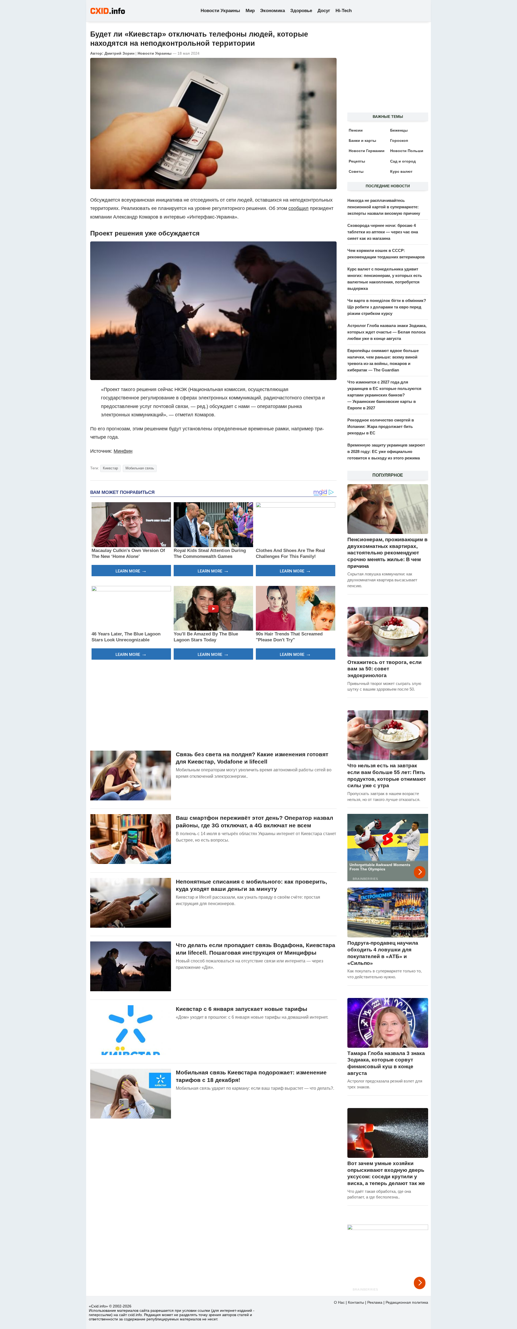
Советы (356, 171)
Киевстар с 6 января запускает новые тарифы (241, 1009)
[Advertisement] (213, 704)
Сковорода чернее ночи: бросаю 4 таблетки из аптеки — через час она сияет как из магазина (382, 232)
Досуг (323, 10)
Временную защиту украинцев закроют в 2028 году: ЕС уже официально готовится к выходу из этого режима (386, 451)
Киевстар (110, 468)
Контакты (356, 1302)
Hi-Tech (344, 10)
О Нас (339, 1302)
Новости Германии (367, 151)
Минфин (123, 451)
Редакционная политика (407, 1302)
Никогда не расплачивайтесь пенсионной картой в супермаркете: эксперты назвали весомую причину (383, 207)
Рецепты (357, 161)
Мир (250, 10)
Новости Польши (406, 151)
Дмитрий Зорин (119, 53)
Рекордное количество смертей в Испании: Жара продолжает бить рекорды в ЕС (380, 426)
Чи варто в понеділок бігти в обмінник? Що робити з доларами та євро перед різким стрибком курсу (386, 307)
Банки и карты (362, 140)
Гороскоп (399, 140)
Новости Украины (220, 10)
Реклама (374, 1302)
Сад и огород (403, 161)
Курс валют (401, 171)
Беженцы (399, 130)
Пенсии (356, 130)
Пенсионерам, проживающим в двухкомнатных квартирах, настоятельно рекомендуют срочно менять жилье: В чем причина (387, 553)
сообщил (298, 208)
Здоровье (301, 10)
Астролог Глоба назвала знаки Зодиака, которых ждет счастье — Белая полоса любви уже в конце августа (387, 332)
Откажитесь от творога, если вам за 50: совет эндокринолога (384, 668)
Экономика (272, 10)
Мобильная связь (139, 468)
